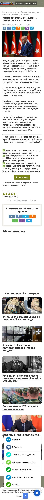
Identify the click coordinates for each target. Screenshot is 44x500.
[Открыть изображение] (6, 3)
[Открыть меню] (41, 3)
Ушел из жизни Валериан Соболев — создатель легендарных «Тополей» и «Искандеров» (21, 378)
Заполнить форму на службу (26, 3)
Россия (28, 24)
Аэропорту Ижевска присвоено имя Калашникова (20, 436)
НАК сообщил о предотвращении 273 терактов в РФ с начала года (21, 318)
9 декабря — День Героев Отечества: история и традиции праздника (18, 347)
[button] (37, 493)
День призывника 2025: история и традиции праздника (20, 407)
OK (25, 496)
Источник (32, 200)
